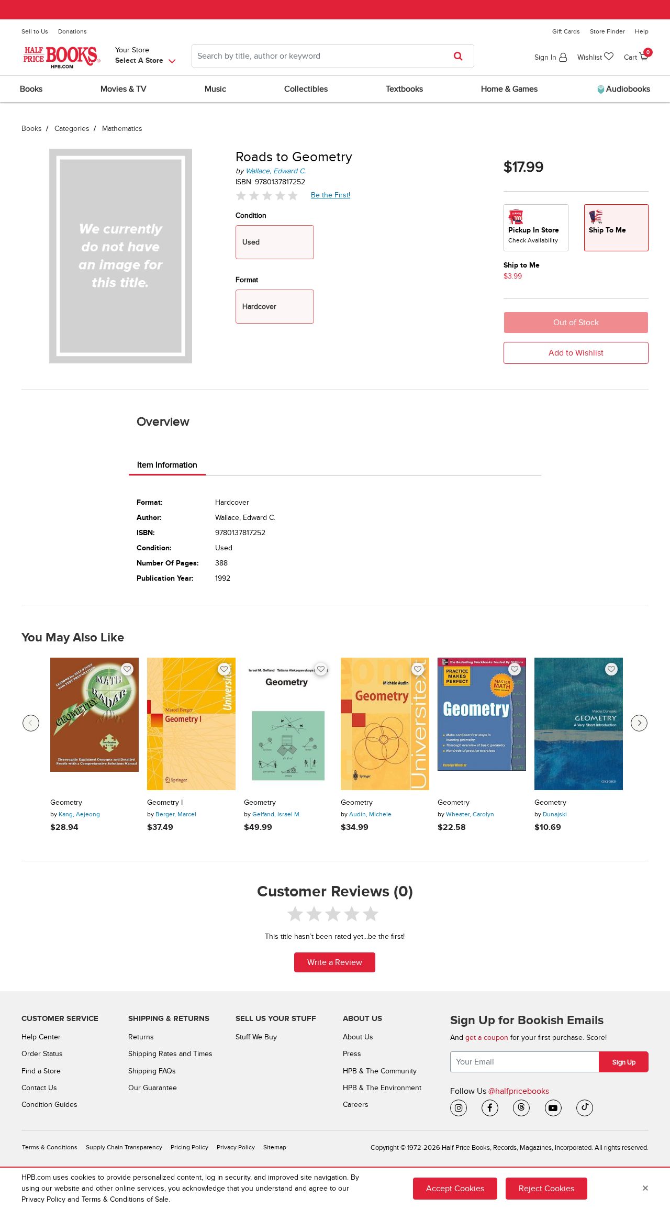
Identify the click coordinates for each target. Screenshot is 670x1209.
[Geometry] (94, 724)
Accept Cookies (455, 1188)
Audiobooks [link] (627, 89)
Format (247, 279)
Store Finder (607, 31)
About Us (358, 1037)
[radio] (536, 227)
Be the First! (331, 194)
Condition (251, 215)
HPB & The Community (380, 1071)
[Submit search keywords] (461, 56)
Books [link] (31, 89)
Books (31, 128)
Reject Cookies (546, 1188)
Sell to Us (34, 31)
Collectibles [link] (306, 89)
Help (642, 31)
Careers (355, 1104)
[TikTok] (584, 1108)
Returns (141, 1037)
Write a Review (334, 962)
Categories (72, 128)
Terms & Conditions (49, 1147)
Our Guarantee (152, 1087)
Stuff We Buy (256, 1037)
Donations (72, 31)
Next (639, 723)
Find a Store (41, 1071)
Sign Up (623, 1062)
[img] (267, 196)
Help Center (41, 1037)
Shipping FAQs (152, 1071)
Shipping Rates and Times (170, 1053)
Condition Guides (49, 1104)
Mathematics (122, 128)
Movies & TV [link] (123, 89)
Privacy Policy (236, 1147)
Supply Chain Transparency (124, 1147)
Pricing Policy (189, 1147)
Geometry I (165, 802)
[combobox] (333, 56)
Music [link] (215, 89)
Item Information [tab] (167, 465)
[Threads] (521, 1108)
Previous (31, 723)
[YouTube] (553, 1108)
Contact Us (39, 1087)
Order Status (42, 1053)
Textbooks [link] (404, 89)
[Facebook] (490, 1108)
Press (352, 1053)
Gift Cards (566, 31)
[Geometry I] (191, 724)
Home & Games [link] (509, 89)
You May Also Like (72, 637)
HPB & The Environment (382, 1087)
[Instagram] (458, 1108)
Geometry (66, 802)
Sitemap (274, 1147)
